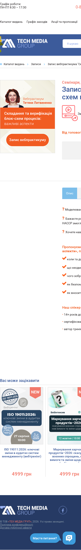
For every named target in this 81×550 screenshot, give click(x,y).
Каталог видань (11, 21)
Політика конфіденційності (16, 524)
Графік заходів (37, 21)
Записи (36, 64)
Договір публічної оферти (16, 527)
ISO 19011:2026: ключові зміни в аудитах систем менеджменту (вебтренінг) (21, 453)
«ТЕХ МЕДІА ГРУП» (20, 521)
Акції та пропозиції (64, 21)
